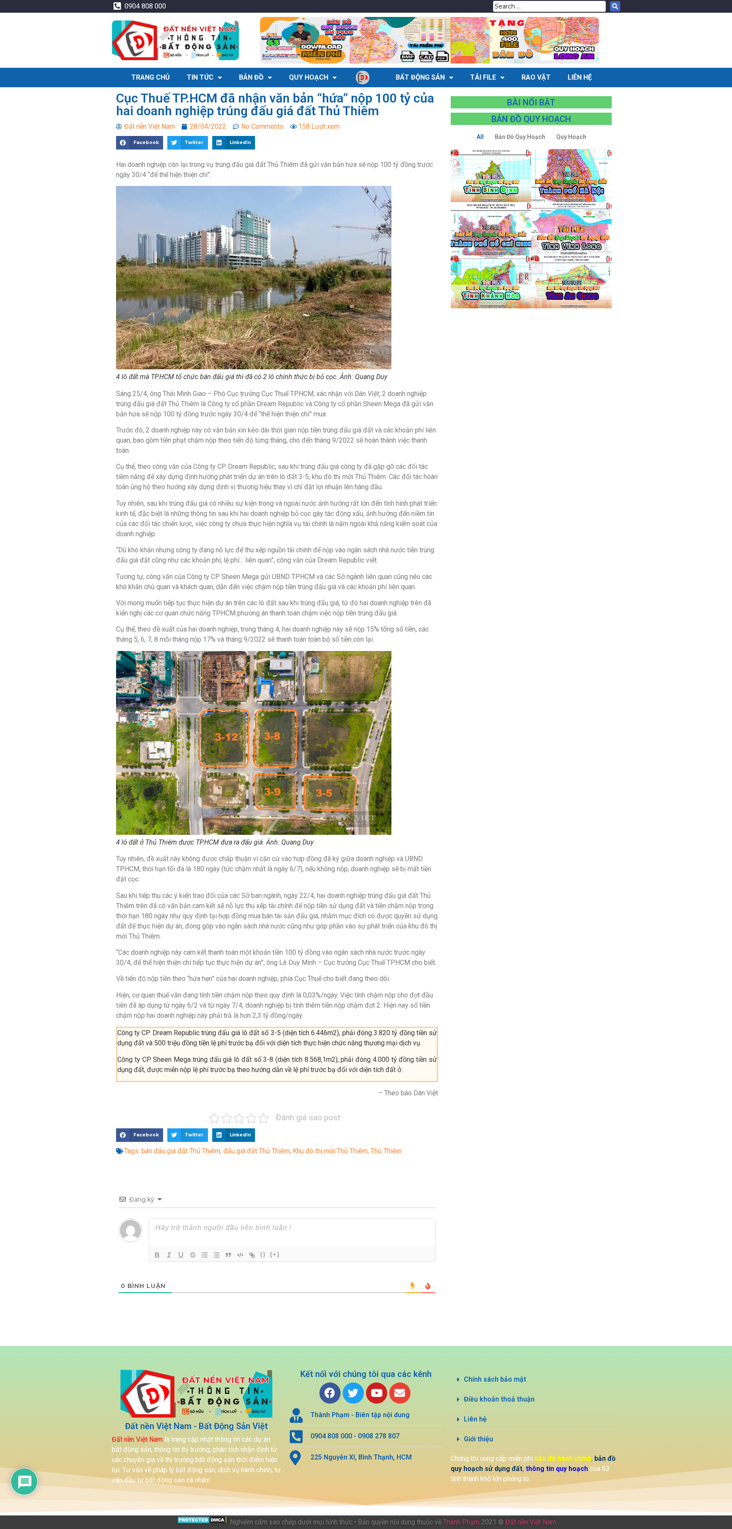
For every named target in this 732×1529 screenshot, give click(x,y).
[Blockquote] (228, 1255)
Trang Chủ (150, 77)
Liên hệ (475, 1419)
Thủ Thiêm (386, 1151)
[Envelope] (399, 1393)
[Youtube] (376, 1393)
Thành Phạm (461, 1522)
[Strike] (193, 1255)
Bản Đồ (251, 77)
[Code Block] (240, 1255)
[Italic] (169, 1255)
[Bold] (157, 1255)
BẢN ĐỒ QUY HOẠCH (531, 119)
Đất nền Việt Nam (530, 1522)
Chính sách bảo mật (495, 1379)
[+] (275, 1254)
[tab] (535, 1380)
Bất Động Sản (420, 77)
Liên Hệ (580, 77)
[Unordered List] (216, 1255)
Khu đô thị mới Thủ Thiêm (330, 1151)
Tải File (483, 77)
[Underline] (181, 1255)
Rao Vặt (536, 77)
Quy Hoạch (308, 77)
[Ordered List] (205, 1255)
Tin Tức (200, 77)
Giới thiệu (478, 1439)
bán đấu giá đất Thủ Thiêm (180, 1151)
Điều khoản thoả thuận (499, 1399)
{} (263, 1254)
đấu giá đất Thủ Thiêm (256, 1151)
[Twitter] (353, 1393)
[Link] (252, 1255)
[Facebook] (330, 1393)
